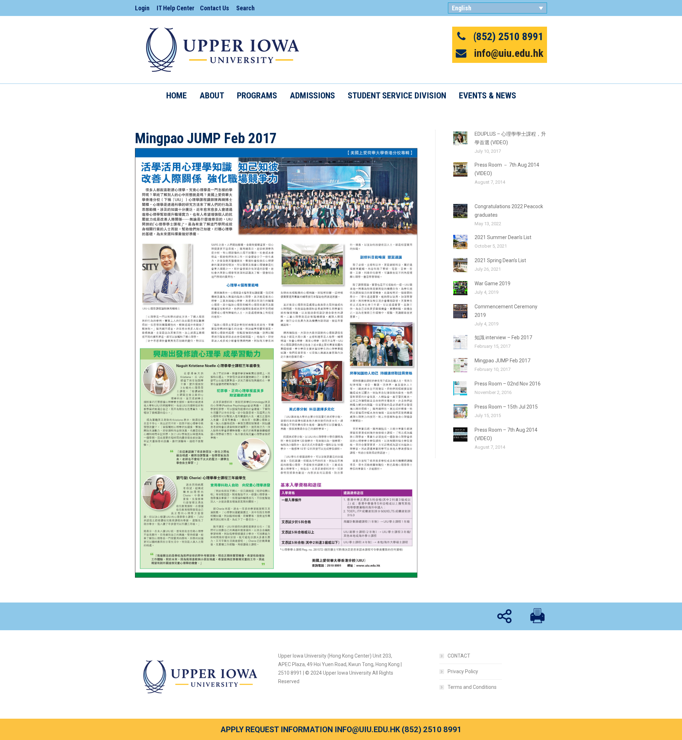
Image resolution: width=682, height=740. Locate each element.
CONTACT (459, 656)
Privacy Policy (463, 671)
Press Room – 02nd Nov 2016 (508, 384)
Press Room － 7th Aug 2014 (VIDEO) (507, 169)
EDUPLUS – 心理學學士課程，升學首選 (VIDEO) (510, 138)
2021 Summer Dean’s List (503, 237)
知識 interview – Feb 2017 (503, 337)
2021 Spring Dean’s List (500, 260)
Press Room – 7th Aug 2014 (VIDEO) (506, 434)
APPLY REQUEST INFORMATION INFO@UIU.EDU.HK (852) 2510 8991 (341, 729)
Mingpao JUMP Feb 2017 (502, 360)
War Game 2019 (492, 283)
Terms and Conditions (472, 687)
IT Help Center (175, 8)
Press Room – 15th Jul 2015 (506, 407)
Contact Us (214, 8)
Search (245, 8)
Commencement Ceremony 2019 (506, 311)
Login (142, 8)
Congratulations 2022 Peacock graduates (509, 211)
